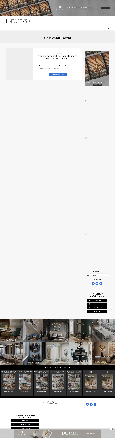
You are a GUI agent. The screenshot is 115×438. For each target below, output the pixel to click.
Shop (99, 28)
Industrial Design (21, 28)
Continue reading (58, 74)
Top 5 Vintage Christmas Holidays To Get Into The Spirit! (57, 57)
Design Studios (46, 28)
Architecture (74, 28)
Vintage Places (57, 53)
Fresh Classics (85, 28)
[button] (113, 385)
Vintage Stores (34, 28)
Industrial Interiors (60, 28)
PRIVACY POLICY (94, 410)
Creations (10, 28)
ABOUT (86, 410)
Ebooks (94, 28)
